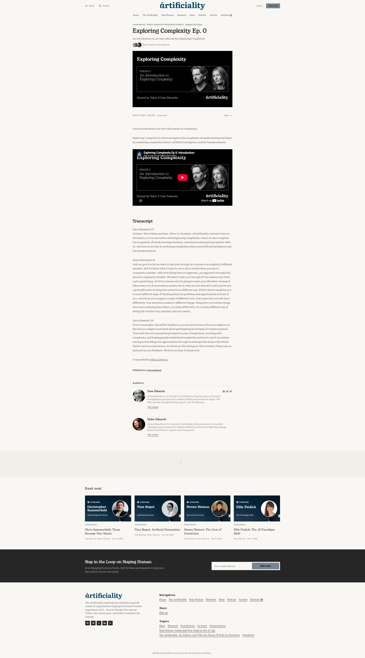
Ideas (162, 626)
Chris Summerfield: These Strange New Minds (102, 531)
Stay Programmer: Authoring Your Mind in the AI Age (187, 630)
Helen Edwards (163, 44)
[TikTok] (99, 623)
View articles (152, 407)
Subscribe (273, 5)
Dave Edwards (149, 44)
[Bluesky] (227, 391)
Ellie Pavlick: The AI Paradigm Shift (254, 531)
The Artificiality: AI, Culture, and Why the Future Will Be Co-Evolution (199, 635)
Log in (259, 6)
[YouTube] (230, 391)
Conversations (139, 24)
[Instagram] (93, 623)
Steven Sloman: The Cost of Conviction (202, 531)
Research (173, 626)
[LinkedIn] (224, 391)
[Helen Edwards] (139, 45)
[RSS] (110, 623)
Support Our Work (193, 24)
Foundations (188, 626)
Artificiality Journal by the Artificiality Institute (185, 653)
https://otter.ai (159, 359)
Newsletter (248, 635)
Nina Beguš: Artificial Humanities (157, 529)
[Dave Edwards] (135, 45)
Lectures (202, 626)
